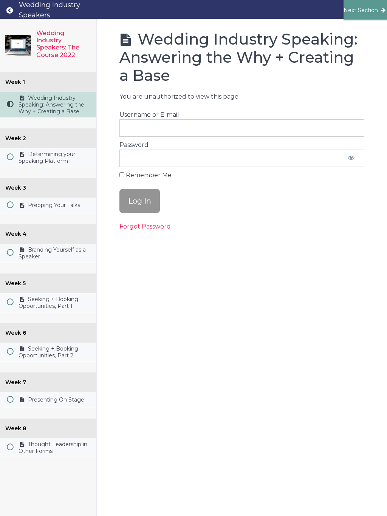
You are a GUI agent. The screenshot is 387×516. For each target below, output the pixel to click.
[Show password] (351, 158)
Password (134, 144)
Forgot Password (145, 226)
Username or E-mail (149, 114)
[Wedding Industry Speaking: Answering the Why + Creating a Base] (18, 45)
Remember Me (148, 175)
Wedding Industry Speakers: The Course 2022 (57, 44)
